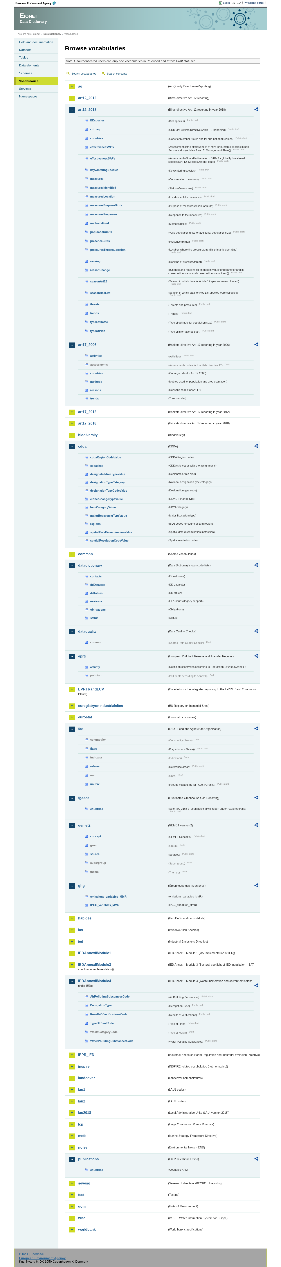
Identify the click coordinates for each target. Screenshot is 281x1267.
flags (93, 748)
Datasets (25, 49)
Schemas (25, 73)
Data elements (29, 65)
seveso (84, 1183)
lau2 (81, 1101)
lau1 (81, 1089)
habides (85, 918)
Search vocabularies (84, 73)
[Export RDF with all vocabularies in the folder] (256, 110)
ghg (81, 886)
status (94, 618)
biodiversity (88, 435)
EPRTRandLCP (91, 689)
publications (88, 1159)
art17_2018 (87, 423)
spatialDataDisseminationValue (111, 532)
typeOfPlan (97, 331)
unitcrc (95, 784)
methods (96, 381)
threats (94, 304)
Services (25, 88)
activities (96, 355)
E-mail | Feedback (31, 1254)
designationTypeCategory (107, 482)
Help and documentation (36, 42)
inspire (84, 1066)
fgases (83, 798)
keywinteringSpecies (104, 170)
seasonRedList (100, 293)
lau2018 (84, 1113)
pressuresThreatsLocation (108, 249)
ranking (95, 261)
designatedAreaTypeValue (107, 474)
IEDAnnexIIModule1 (94, 953)
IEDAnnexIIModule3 (94, 965)
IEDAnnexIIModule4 (94, 981)
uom (82, 1206)
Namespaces (28, 96)
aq (80, 86)
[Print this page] (234, 3)
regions (95, 523)
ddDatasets (97, 584)
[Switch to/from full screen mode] (240, 3)
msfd (82, 1136)
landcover (86, 1078)
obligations (98, 609)
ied (80, 941)
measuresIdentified (103, 187)
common (85, 554)
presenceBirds (100, 241)
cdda (82, 446)
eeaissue (96, 601)
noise (82, 1147)
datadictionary (90, 565)
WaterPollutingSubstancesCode (111, 1041)
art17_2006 (87, 345)
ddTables (96, 593)
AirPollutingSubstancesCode (110, 996)
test (81, 1195)
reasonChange (100, 270)
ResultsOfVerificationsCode (108, 1014)
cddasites (96, 465)
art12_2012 (87, 98)
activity (95, 667)
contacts (96, 576)
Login (226, 3)
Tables (23, 57)
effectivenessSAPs (102, 158)
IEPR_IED (86, 1055)
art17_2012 (87, 412)
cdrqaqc (95, 129)
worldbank (87, 1229)
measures (96, 178)
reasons (95, 390)
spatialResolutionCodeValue (109, 540)
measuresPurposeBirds (106, 205)
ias (80, 930)
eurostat (85, 717)
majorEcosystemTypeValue (108, 515)
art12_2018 (87, 110)
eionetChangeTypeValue (106, 499)
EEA (37, 3)
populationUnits (101, 232)
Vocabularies (28, 81)
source (94, 854)
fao (80, 729)
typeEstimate (99, 322)
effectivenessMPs (102, 147)
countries (96, 138)
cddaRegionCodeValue (105, 457)
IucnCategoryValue (103, 507)
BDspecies (97, 120)
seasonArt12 (98, 281)
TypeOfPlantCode (102, 1023)
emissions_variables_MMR (108, 896)
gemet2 (84, 825)
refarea (94, 766)
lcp (80, 1124)
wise (82, 1218)
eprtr (82, 656)
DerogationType (101, 1005)
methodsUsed (99, 223)
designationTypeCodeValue (108, 490)
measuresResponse (103, 214)
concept (95, 836)
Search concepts (117, 73)
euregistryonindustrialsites (100, 706)
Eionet (36, 34)
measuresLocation (102, 196)
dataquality (87, 631)
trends (94, 313)
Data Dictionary (52, 34)
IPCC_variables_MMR (104, 905)
